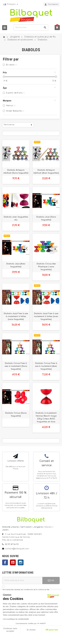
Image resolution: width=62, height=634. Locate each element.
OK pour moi (52, 630)
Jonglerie (38, 527)
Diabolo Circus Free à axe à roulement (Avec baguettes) (46, 366)
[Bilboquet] (31, 15)
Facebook (5, 562)
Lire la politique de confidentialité (16, 619)
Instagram (21, 562)
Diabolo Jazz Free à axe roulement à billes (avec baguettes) (46, 316)
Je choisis (31, 630)
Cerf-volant (26, 527)
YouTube (13, 562)
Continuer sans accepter (10, 629)
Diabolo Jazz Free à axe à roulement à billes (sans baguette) (16, 316)
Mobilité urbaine (10, 527)
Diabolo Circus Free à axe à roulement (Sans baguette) (16, 366)
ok (52, 580)
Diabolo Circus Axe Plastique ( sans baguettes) (46, 267)
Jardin (5, 530)
